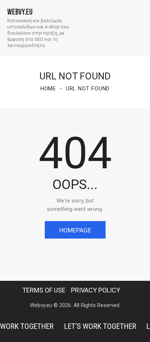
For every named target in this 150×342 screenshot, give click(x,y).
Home (48, 88)
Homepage (75, 230)
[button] (140, 28)
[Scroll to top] (138, 330)
